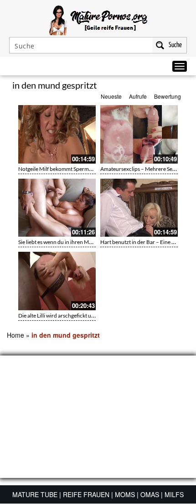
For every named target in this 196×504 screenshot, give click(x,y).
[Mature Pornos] (98, 19)
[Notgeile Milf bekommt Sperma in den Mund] (57, 134)
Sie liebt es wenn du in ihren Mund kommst (68, 242)
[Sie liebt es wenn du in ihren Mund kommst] (57, 208)
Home (15, 335)
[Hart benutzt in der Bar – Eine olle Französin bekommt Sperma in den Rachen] (139, 208)
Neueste (111, 96)
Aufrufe (138, 96)
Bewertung (167, 96)
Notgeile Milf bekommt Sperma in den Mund (70, 168)
